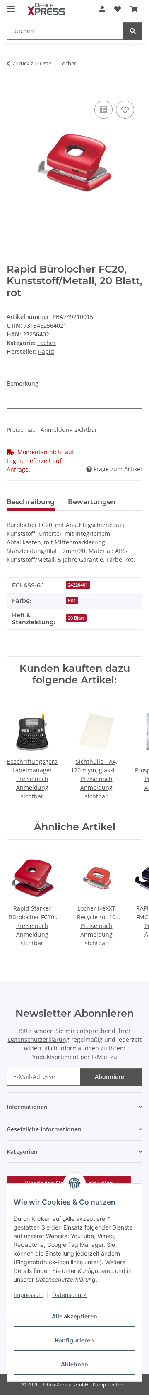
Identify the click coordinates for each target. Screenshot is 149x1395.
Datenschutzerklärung (39, 1039)
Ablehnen (74, 1364)
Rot (71, 600)
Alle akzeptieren (74, 1316)
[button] (102, 9)
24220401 (78, 585)
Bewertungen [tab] (91, 502)
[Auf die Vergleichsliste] (103, 110)
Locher (46, 343)
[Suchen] (132, 31)
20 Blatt (76, 618)
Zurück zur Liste (31, 63)
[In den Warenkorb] (13, 89)
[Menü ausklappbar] (11, 5)
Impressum (28, 1294)
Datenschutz (69, 1294)
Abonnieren (111, 1077)
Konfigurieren (74, 1340)
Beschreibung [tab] (31, 502)
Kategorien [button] (22, 1151)
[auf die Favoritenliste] (125, 110)
